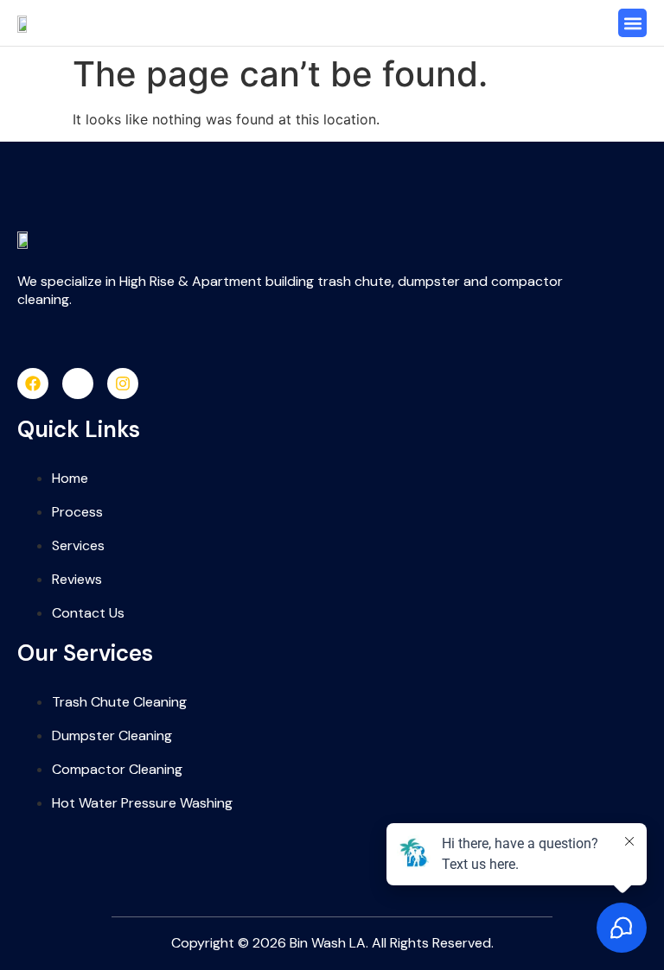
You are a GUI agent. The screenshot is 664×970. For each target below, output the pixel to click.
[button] (632, 23)
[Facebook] (32, 383)
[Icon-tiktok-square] (77, 383)
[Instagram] (122, 383)
